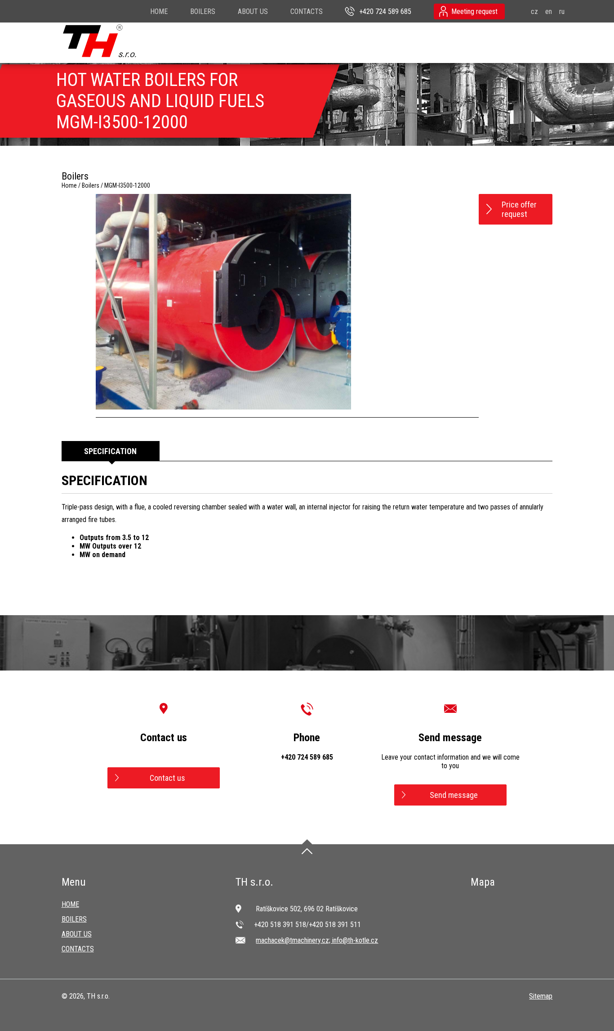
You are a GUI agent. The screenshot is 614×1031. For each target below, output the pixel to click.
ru (562, 11)
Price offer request (519, 209)
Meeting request (474, 11)
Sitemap (540, 996)
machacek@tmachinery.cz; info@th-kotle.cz (317, 940)
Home (159, 11)
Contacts (306, 11)
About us (253, 11)
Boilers (202, 11)
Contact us (167, 778)
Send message (454, 795)
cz (534, 11)
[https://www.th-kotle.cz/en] (100, 41)
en (548, 11)
